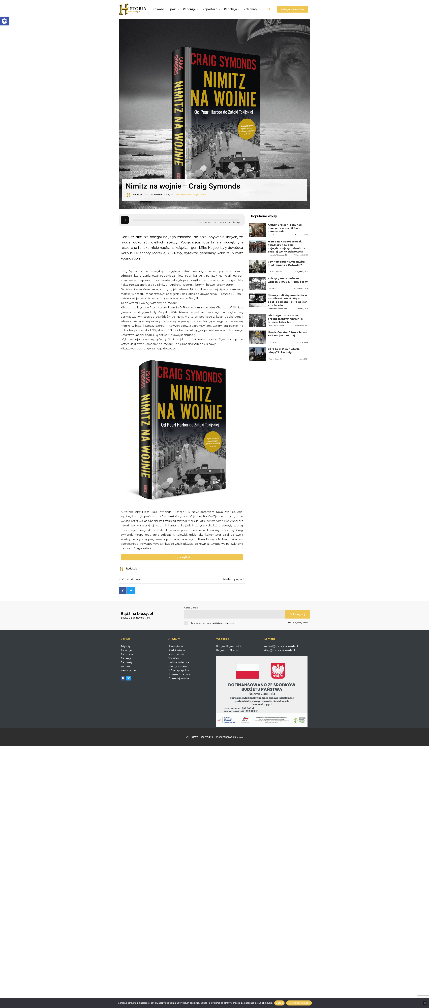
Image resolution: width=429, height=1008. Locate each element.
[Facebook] (123, 678)
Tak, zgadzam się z (212, 623)
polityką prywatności (223, 623)
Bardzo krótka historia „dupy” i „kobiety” (284, 350)
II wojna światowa (184, 194)
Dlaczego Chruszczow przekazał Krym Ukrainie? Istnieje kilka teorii (285, 319)
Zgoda (279, 1002)
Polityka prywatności (299, 1002)
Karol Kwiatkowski (276, 325)
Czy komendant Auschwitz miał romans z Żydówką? (286, 263)
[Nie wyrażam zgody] (424, 1003)
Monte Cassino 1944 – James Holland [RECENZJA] (288, 334)
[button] (4, 21)
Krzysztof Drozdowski (278, 255)
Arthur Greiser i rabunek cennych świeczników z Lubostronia (285, 228)
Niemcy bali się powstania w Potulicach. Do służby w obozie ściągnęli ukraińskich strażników (287, 300)
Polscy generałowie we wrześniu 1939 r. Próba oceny (288, 280)
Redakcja (273, 235)
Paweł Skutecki (275, 272)
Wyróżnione (200, 194)
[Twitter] (128, 678)
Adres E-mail (191, 607)
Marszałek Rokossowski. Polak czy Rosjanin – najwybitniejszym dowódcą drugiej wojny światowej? (286, 246)
